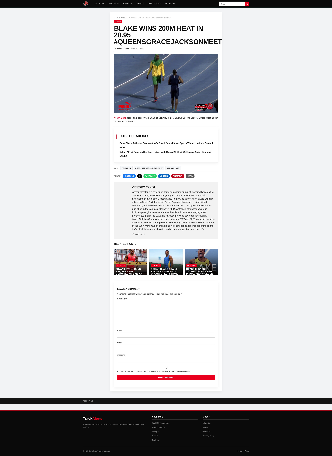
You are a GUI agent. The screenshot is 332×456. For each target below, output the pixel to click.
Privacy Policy (208, 435)
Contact (206, 427)
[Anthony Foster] (123, 191)
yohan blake (173, 168)
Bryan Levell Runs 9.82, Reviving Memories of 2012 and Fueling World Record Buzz (130, 274)
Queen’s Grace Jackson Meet (148, 168)
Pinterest (177, 176)
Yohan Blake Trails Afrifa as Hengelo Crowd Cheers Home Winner (164, 273)
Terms (247, 451)
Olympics (155, 431)
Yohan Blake (120, 117)
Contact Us (154, 4)
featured (126, 168)
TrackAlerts (92, 451)
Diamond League (158, 427)
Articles (99, 4)
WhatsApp (150, 176)
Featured (114, 4)
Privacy (240, 451)
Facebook (129, 176)
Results (127, 4)
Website (121, 355)
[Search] (247, 4)
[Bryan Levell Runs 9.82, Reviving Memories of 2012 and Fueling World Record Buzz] (130, 262)
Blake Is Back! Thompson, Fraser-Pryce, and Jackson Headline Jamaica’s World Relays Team (199, 274)
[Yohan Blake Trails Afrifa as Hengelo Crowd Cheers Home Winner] (166, 262)
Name (120, 330)
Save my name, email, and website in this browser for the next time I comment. (154, 371)
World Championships (160, 423)
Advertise (206, 431)
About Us (170, 4)
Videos (140, 4)
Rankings (155, 440)
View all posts (138, 234)
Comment (122, 299)
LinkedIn (164, 176)
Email (190, 176)
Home (116, 17)
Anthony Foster (123, 48)
